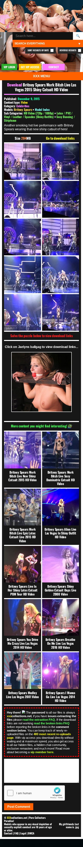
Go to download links (60, 138)
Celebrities (22, 106)
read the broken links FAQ (52, 723)
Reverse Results (68, 50)
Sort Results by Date (38, 50)
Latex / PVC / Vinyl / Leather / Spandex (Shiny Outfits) (38, 115)
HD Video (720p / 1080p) (39, 113)
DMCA (31, 833)
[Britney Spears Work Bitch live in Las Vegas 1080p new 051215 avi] (22, 161)
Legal (23, 833)
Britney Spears (23, 109)
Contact (8, 833)
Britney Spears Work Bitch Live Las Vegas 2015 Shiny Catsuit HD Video (45, 87)
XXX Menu (41, 76)
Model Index (42, 109)
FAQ (16, 833)
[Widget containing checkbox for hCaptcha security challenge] (34, 793)
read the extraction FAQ (38, 719)
